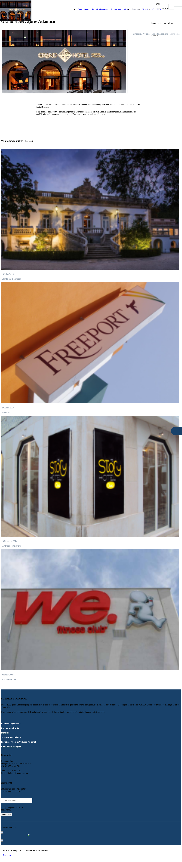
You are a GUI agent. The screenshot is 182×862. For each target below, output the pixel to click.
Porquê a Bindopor (100, 9)
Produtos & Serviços (120, 9)
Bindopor (137, 34)
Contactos (156, 9)
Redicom (7, 855)
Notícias (145, 9)
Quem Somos (83, 9)
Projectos (135, 9)
